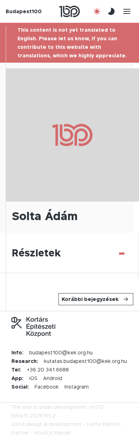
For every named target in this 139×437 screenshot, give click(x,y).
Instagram (77, 387)
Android (52, 378)
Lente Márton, (104, 424)
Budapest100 (24, 11)
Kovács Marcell (53, 433)
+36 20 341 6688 (48, 369)
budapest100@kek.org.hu (61, 352)
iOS (33, 378)
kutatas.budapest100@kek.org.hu (85, 361)
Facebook (47, 387)
